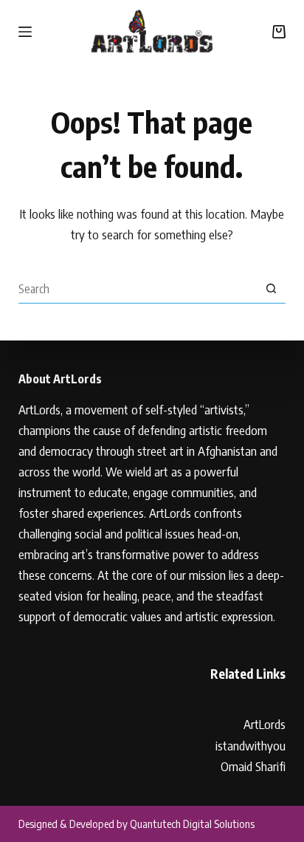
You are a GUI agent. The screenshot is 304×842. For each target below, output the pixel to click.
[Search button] (271, 289)
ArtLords (264, 724)
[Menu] (25, 31)
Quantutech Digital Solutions (192, 823)
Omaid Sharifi (253, 766)
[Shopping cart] (279, 31)
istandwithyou (250, 745)
